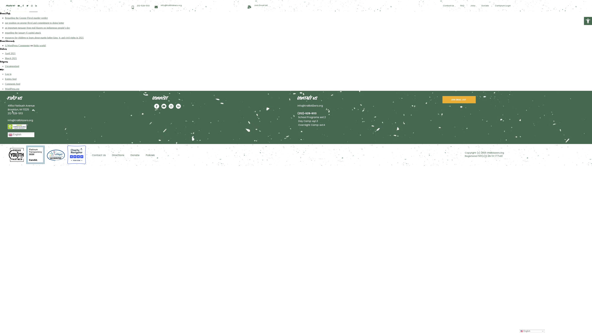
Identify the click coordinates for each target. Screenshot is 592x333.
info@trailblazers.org (20, 120)
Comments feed (12, 84)
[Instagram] (32, 6)
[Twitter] (27, 6)
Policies (150, 155)
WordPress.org (12, 89)
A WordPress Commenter (17, 45)
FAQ (462, 5)
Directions (118, 155)
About (262, 17)
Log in (8, 74)
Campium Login (503, 5)
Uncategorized (12, 66)
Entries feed (10, 79)
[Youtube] (19, 6)
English (16, 134)
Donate (485, 5)
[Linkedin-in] (36, 6)
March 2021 (11, 58)
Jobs (472, 5)
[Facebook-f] (23, 6)
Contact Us (448, 5)
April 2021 (10, 53)
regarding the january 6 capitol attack (23, 32)
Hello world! (39, 45)
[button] (588, 21)
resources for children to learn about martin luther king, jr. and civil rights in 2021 (44, 37)
